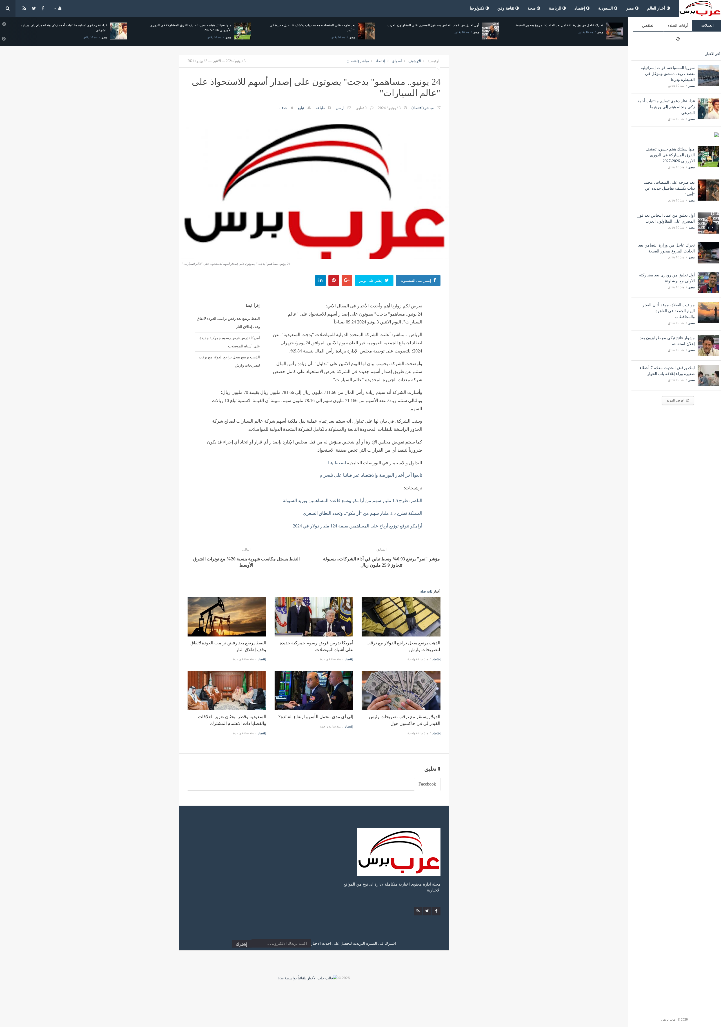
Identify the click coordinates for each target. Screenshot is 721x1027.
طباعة (320, 108)
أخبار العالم (657, 8)
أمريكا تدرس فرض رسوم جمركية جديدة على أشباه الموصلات (229, 342)
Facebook (427, 784)
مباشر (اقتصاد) (358, 61)
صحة (532, 8)
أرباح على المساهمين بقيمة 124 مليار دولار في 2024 (340, 526)
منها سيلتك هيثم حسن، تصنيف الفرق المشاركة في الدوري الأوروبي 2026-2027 (670, 155)
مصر (630, 8)
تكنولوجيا (478, 8)
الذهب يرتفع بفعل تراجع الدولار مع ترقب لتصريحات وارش (229, 361)
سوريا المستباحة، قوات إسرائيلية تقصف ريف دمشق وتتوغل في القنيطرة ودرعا (668, 74)
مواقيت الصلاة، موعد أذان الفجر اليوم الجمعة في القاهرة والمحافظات (668, 311)
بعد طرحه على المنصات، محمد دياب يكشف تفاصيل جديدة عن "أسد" (669, 188)
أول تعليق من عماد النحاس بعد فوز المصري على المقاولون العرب (433, 25)
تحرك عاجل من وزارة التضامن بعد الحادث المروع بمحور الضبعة (559, 25)
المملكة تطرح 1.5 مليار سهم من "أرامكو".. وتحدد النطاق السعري (362, 513)
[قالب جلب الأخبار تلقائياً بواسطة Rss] (307, 978)
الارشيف (414, 61)
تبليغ (301, 108)
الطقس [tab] (648, 25)
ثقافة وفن (506, 8)
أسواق (397, 61)
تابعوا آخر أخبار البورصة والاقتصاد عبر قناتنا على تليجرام (371, 475)
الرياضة (556, 8)
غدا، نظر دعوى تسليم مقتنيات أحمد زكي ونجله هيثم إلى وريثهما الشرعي (666, 107)
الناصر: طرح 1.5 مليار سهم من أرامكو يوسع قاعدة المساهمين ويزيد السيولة (352, 500)
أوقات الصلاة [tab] (677, 25)
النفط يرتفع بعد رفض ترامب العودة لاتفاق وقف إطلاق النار (228, 322)
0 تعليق (361, 108)
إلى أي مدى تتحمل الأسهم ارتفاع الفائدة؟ (315, 716)
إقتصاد (580, 8)
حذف (283, 108)
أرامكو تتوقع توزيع (405, 526)
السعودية (606, 8)
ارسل (340, 108)
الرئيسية (434, 61)
